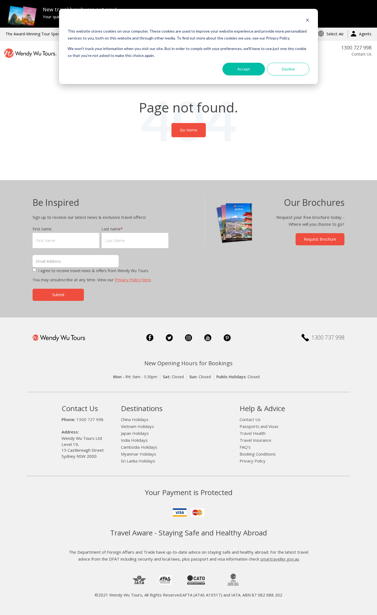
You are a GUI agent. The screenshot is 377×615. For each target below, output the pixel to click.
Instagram (188, 337)
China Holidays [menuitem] (134, 419)
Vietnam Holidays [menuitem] (137, 426)
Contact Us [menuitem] (250, 419)
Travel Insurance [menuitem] (255, 440)
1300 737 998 (327, 337)
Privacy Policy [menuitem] (253, 461)
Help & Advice (262, 408)
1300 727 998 (356, 47)
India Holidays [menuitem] (134, 440)
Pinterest (227, 337)
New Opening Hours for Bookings (188, 363)
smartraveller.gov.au (279, 559)
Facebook (149, 337)
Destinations (142, 408)
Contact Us (361, 54)
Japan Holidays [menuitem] (135, 433)
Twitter (169, 337)
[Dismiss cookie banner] (307, 20)
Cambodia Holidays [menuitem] (139, 447)
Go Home (188, 130)
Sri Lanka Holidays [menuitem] (138, 461)
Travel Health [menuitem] (253, 433)
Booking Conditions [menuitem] (258, 454)
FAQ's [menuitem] (245, 447)
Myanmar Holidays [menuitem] (138, 454)
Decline (288, 69)
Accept (243, 69)
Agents (365, 33)
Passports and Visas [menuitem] (259, 426)
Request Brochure (320, 239)
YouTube (207, 337)
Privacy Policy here (133, 279)
